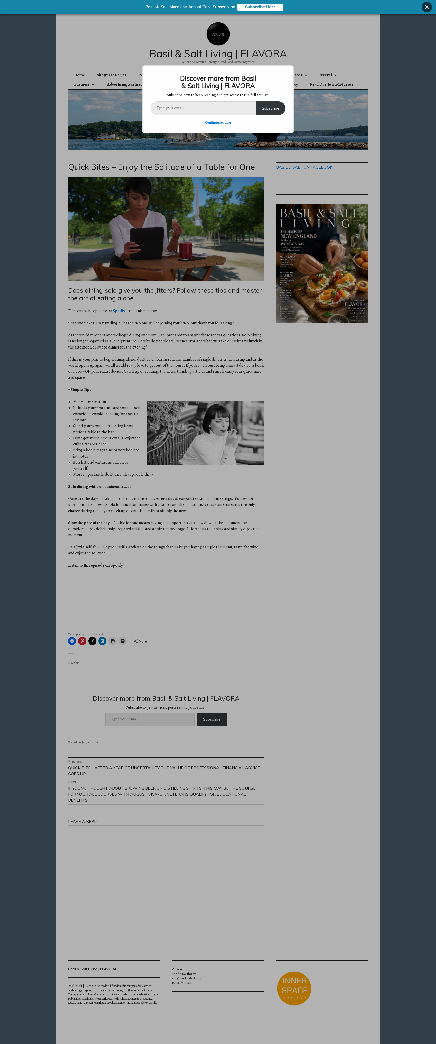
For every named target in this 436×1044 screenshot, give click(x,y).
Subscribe (270, 108)
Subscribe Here (260, 7)
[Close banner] (427, 7)
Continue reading (218, 122)
